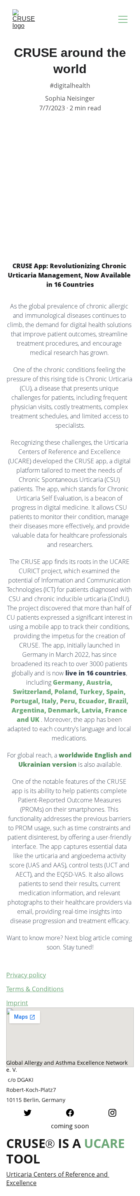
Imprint (17, 1003)
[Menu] (123, 19)
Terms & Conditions (35, 989)
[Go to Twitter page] (28, 1113)
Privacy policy (26, 975)
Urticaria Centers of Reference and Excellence (57, 1178)
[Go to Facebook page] (70, 1113)
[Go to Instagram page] (112, 1113)
